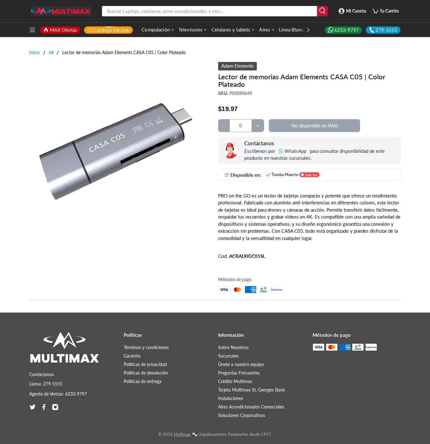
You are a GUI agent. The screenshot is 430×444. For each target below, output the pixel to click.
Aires (264, 29)
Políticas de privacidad (145, 364)
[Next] (305, 30)
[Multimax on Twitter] (32, 407)
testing (61, 11)
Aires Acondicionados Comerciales (251, 406)
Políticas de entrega (142, 381)
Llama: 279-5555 (45, 383)
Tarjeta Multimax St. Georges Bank (251, 389)
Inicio (34, 52)
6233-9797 (346, 30)
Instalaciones (230, 398)
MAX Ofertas (63, 30)
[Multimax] (64, 350)
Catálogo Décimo (112, 30)
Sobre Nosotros (233, 347)
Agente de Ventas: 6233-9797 (58, 394)
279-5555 (386, 30)
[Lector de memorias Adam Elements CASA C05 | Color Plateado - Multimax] (115, 148)
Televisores (190, 29)
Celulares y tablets (231, 29)
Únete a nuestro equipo (241, 364)
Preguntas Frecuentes (239, 372)
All (51, 52)
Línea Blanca (292, 29)
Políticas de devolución (146, 372)
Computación (156, 29)
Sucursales (228, 355)
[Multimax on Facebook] (44, 407)
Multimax (182, 434)
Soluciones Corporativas (241, 415)
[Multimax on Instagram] (55, 407)
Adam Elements (237, 66)
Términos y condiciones (146, 347)
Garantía (132, 355)
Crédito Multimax (235, 381)
